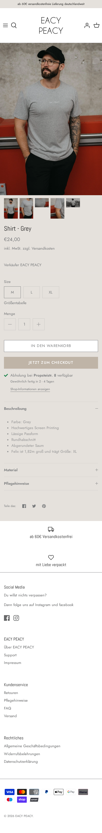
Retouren (11, 692)
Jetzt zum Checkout (51, 362)
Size (7, 281)
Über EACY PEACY (19, 647)
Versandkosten (43, 248)
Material (11, 470)
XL (50, 292)
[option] (51, 119)
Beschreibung (15, 408)
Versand (10, 716)
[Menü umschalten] (5, 25)
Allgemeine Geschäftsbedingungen (32, 746)
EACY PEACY (30, 265)
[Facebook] (7, 618)
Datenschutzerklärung (21, 761)
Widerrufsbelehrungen (22, 754)
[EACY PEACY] (51, 25)
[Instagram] (16, 618)
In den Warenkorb (51, 345)
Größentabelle (15, 303)
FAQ (7, 708)
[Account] (85, 25)
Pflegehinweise (16, 483)
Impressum (12, 662)
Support (10, 655)
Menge (9, 313)
